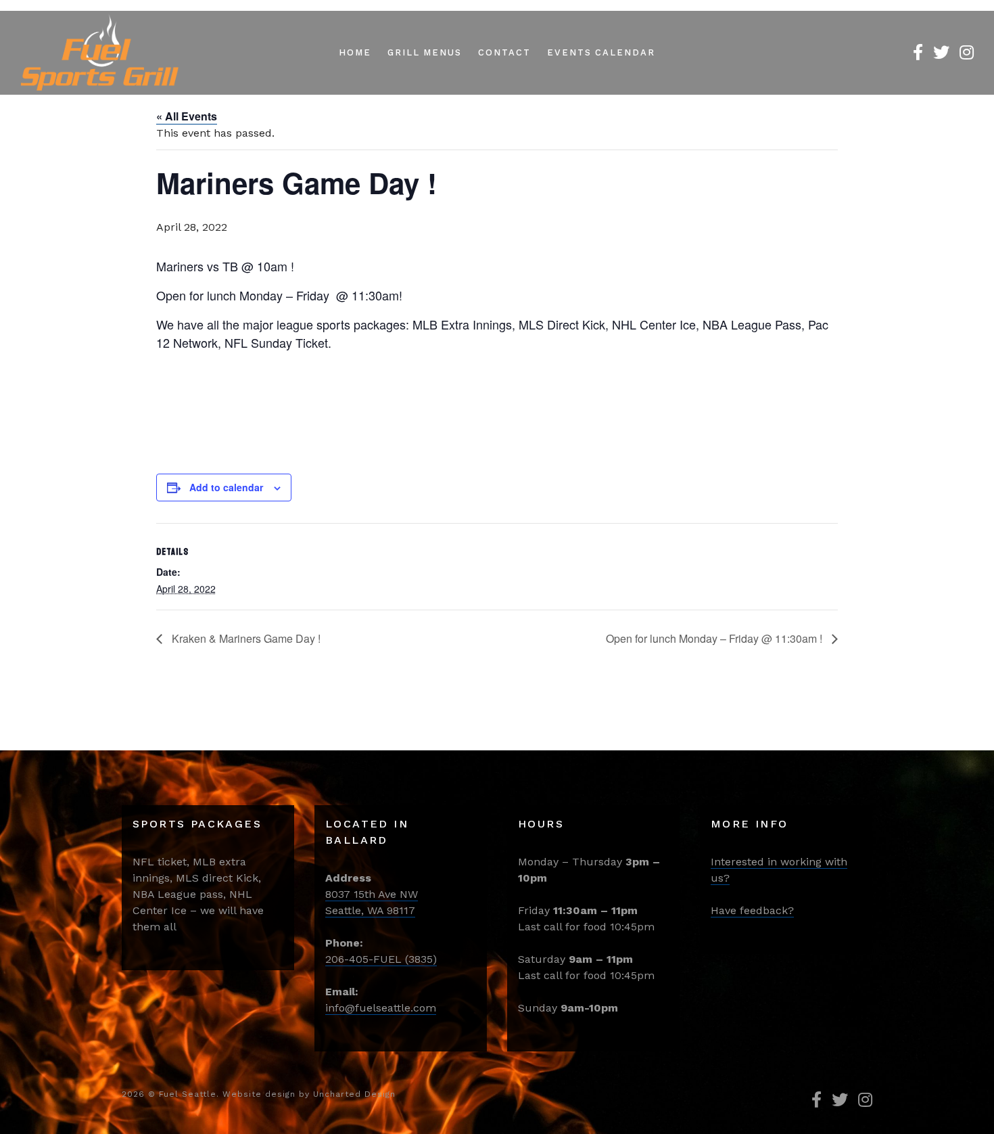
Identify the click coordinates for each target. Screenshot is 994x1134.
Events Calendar (601, 52)
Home (355, 52)
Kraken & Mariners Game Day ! (245, 638)
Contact (504, 52)
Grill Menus (424, 52)
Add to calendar (226, 487)
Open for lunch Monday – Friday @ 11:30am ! (715, 638)
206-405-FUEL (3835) (381, 959)
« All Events (186, 116)
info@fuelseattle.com (380, 1007)
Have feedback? (752, 910)
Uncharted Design (354, 1094)
